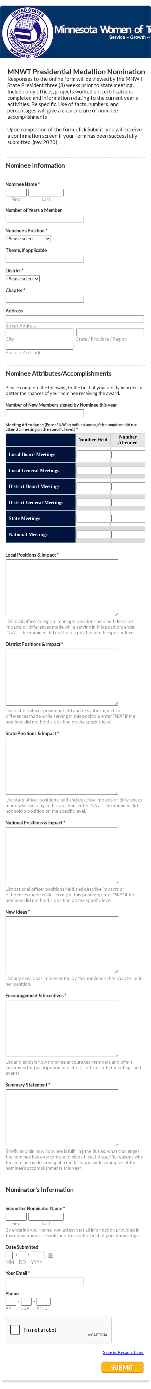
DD (22, 1262)
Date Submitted (22, 1247)
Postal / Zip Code (23, 352)
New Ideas (18, 912)
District (15, 270)
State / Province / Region (101, 339)
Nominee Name (23, 184)
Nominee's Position (26, 230)
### (10, 1308)
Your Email (18, 1273)
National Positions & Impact (35, 822)
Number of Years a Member (34, 210)
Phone (12, 1293)
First (16, 199)
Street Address (21, 326)
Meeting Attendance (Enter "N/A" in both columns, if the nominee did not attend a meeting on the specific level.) (71, 426)
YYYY (36, 1262)
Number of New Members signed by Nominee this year (61, 405)
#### (42, 1308)
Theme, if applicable (26, 250)
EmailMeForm (75, 32)
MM (10, 1262)
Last (46, 199)
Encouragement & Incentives (36, 995)
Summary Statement (28, 1085)
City (10, 339)
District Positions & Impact (34, 644)
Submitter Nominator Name (35, 1208)
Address (14, 310)
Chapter (15, 290)
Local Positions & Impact (32, 555)
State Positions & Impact (32, 733)
